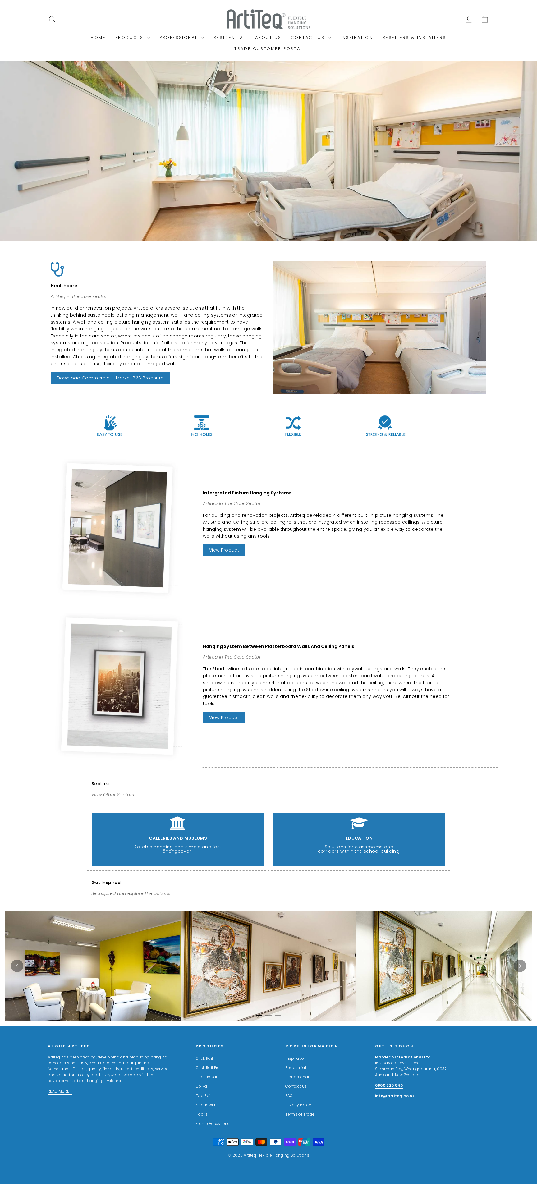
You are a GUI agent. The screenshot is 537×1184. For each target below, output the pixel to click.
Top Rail (204, 1095)
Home (98, 37)
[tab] (259, 1015)
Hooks (202, 1114)
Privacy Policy (298, 1105)
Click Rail (204, 1058)
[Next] (520, 966)
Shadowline (207, 1105)
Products (130, 37)
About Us (268, 37)
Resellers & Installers (414, 37)
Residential (229, 37)
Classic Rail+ (208, 1077)
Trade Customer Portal (268, 49)
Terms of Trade (299, 1114)
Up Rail (202, 1086)
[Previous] (17, 966)
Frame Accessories (214, 1123)
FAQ (289, 1095)
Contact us (296, 1086)
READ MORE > (60, 1091)
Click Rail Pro (208, 1067)
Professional (179, 37)
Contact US (309, 37)
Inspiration (357, 37)
